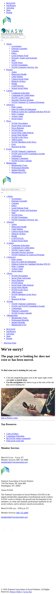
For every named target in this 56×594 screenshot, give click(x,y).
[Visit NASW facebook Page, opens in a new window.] (2, 529)
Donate (9, 12)
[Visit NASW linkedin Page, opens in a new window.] (8, 529)
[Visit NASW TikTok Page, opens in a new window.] (5, 587)
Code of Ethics (12, 434)
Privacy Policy (16, 592)
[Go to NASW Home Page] (20, 27)
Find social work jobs (15, 441)
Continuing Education (15, 436)
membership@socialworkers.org (14, 462)
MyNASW (10, 3)
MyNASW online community (18, 438)
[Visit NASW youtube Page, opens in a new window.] (17, 529)
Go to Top (27, 592)
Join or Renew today (9, 418)
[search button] (2, 40)
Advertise (10, 8)
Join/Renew (11, 5)
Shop (8, 10)
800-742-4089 (22, 513)
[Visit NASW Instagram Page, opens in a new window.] (25, 577)
